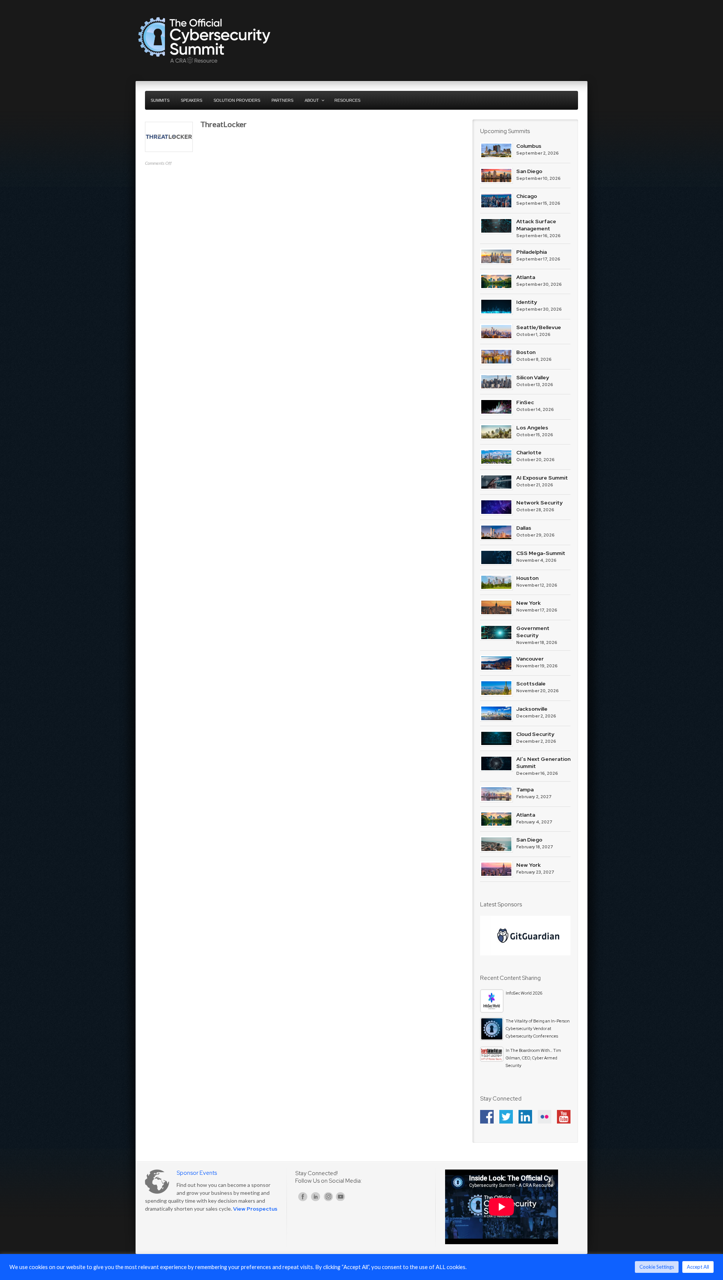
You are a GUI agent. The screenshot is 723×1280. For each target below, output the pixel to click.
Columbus (528, 146)
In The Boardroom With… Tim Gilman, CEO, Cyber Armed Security (533, 1058)
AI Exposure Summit (542, 477)
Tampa (525, 789)
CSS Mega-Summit (540, 553)
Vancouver (530, 658)
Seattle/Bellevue (538, 327)
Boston (525, 352)
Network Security (539, 502)
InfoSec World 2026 (524, 993)
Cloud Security (535, 734)
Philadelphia (531, 251)
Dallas (523, 527)
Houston (527, 578)
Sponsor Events (197, 1173)
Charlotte (528, 452)
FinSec (525, 402)
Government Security (532, 632)
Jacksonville (532, 708)
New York (528, 602)
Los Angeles (532, 427)
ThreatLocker (223, 124)
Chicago (526, 196)
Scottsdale (531, 683)
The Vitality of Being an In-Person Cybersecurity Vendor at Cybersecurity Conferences (538, 1028)
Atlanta (525, 277)
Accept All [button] (698, 1267)
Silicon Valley (532, 377)
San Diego (529, 171)
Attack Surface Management (536, 225)
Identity (526, 302)
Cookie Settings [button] (656, 1267)
